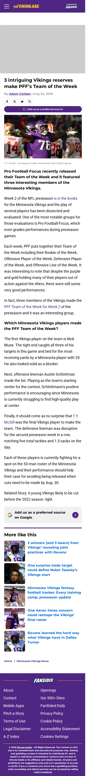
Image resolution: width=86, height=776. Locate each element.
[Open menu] (6, 6)
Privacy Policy (51, 713)
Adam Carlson (20, 94)
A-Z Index (11, 736)
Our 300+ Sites (52, 698)
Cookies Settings (54, 736)
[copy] (30, 101)
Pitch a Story (13, 713)
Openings (48, 690)
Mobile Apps (13, 705)
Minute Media (24, 747)
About (8, 690)
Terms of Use (14, 721)
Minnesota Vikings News (33, 661)
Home (8, 661)
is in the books (65, 198)
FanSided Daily (52, 705)
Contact (9, 698)
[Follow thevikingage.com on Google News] (75, 515)
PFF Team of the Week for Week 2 (32, 307)
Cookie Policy (51, 721)
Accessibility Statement (60, 729)
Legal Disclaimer (17, 729)
